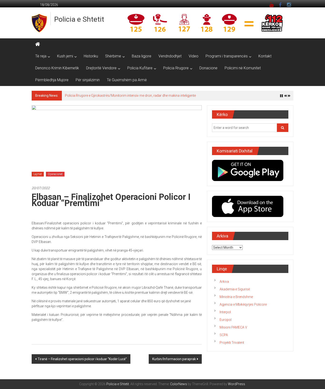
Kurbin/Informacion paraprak (174, 359)
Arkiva (224, 281)
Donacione (208, 68)
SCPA (224, 335)
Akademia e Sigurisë (235, 289)
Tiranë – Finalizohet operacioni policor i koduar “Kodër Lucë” (82, 359)
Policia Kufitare (140, 68)
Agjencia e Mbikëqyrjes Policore (243, 304)
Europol (225, 320)
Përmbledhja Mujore (52, 80)
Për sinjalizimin (88, 80)
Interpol (225, 312)
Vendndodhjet (170, 56)
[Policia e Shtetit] (38, 44)
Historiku (91, 56)
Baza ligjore (141, 56)
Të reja (40, 56)
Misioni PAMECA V (233, 327)
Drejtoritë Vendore (101, 68)
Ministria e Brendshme (236, 297)
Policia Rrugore (176, 68)
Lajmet (38, 174)
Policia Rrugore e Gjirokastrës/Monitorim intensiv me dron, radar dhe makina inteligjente (130, 95)
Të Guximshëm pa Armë (127, 80)
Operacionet (55, 174)
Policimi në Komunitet (243, 68)
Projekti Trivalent (232, 342)
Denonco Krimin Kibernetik (57, 68)
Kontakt (264, 56)
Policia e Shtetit (79, 19)
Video (193, 56)
